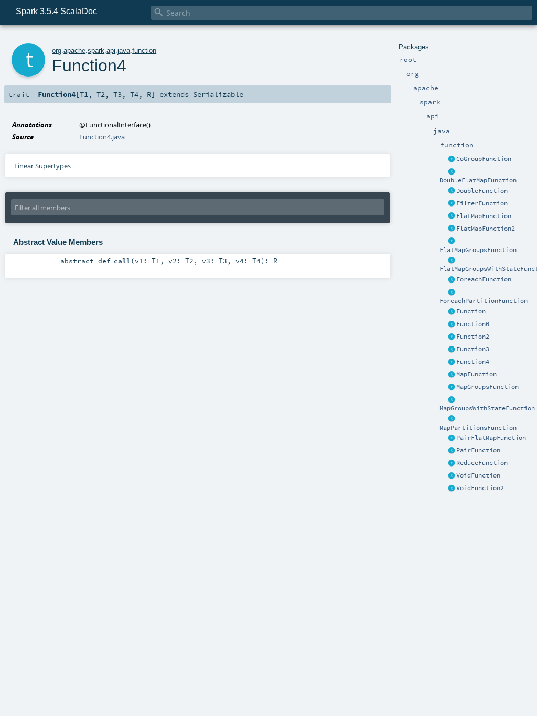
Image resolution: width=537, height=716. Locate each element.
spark (96, 51)
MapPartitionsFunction (478, 427)
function (144, 51)
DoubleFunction (482, 190)
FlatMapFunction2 (485, 228)
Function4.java (102, 137)
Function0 (472, 324)
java (123, 51)
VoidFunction (478, 475)
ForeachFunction (483, 279)
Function (471, 311)
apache (74, 51)
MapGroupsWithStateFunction (487, 408)
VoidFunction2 (480, 488)
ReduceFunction (482, 463)
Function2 (472, 336)
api (110, 51)
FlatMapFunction (483, 216)
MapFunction (476, 374)
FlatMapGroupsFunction (478, 250)
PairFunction (478, 450)
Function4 (472, 361)
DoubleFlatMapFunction (478, 180)
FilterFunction (482, 203)
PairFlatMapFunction (491, 437)
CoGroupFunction (483, 158)
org (56, 51)
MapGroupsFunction (487, 386)
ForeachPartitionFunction (483, 301)
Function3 (472, 349)
